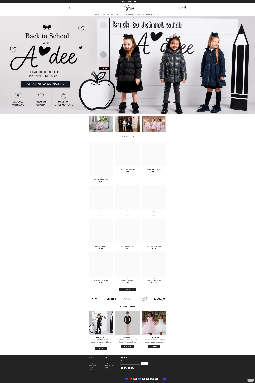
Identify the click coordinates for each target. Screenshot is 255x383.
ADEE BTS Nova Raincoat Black (127, 246)
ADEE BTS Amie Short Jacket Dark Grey (154, 280)
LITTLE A (144, 302)
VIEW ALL (127, 139)
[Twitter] (132, 368)
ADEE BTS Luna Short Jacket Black (101, 213)
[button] (166, 300)
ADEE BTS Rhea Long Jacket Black (154, 169)
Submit (145, 363)
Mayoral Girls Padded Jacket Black (101, 179)
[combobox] (169, 8)
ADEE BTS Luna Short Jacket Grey (127, 213)
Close (165, 1)
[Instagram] (125, 368)
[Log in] (179, 8)
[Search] (170, 8)
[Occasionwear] (154, 323)
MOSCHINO (111, 302)
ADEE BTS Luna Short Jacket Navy (154, 213)
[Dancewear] (127, 323)
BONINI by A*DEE (160, 302)
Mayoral (101, 177)
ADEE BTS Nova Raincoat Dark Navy (101, 280)
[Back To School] (101, 323)
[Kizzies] (95, 299)
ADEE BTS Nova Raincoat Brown (127, 280)
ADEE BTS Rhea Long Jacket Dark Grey (127, 169)
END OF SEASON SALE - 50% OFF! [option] (127, 1)
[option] (127, 65)
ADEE (127, 168)
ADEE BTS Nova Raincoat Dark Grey (154, 246)
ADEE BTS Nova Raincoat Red (101, 246)
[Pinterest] (129, 368)
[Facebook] (122, 368)
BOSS (95, 302)
